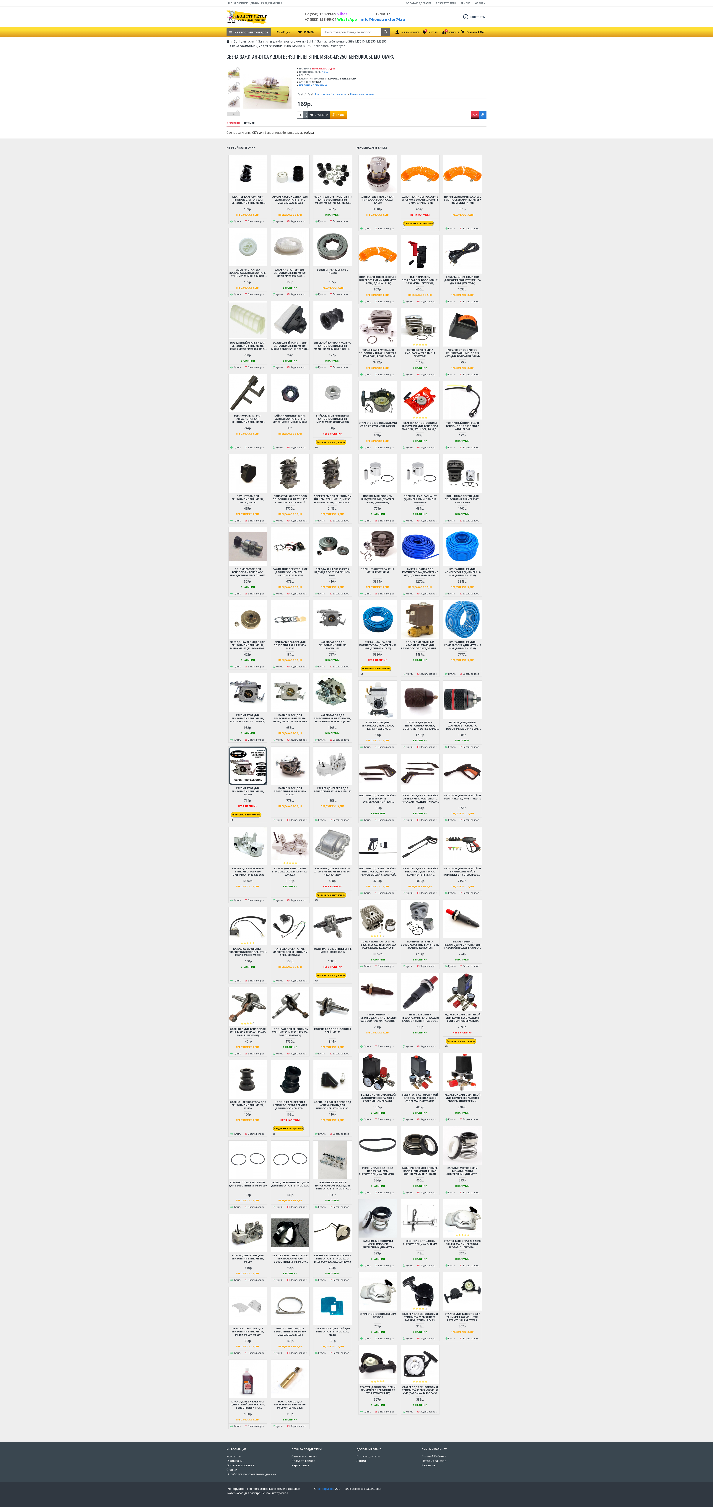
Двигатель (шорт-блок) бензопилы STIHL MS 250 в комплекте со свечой (290, 499)
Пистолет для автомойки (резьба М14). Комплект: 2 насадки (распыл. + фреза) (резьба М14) (420, 798)
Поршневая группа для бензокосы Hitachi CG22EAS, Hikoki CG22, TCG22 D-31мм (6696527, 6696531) (378, 353)
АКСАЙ (325, 72)
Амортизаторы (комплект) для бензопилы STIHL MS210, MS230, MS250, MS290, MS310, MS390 (332, 200)
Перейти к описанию (313, 85)
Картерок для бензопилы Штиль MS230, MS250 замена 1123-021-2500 (332, 871)
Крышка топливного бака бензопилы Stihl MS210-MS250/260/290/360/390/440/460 (332, 1258)
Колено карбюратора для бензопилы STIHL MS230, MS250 (247, 1105)
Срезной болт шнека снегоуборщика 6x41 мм (420, 1242)
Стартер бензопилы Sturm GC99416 (377, 1315)
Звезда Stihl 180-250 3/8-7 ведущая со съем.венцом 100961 (332, 572)
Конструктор (325, 1488)
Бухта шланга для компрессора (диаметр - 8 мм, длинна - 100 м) (462, 572)
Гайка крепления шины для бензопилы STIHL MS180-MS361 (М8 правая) (332, 419)
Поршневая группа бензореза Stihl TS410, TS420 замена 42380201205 (420, 945)
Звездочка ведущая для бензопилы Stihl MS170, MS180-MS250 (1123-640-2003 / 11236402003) (247, 645)
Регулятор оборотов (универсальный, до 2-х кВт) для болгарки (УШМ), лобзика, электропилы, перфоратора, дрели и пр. (462, 353)
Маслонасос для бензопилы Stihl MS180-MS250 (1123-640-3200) (290, 1405)
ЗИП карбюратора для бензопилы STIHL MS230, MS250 (290, 645)
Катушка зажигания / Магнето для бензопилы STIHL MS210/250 (290, 952)
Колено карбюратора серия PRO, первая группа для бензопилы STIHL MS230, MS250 (290, 1105)
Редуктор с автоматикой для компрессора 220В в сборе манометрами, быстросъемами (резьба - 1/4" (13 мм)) (378, 1098)
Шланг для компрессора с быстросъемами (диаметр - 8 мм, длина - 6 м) (420, 200)
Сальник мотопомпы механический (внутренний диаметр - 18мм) (462, 1171)
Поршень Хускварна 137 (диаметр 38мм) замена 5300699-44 (420, 499)
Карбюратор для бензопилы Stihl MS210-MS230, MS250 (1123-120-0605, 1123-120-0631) (290, 718)
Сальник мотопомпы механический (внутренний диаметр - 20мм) (378, 1244)
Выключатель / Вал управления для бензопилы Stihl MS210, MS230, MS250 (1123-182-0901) (247, 419)
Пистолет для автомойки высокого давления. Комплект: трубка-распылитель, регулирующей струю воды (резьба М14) (420, 871)
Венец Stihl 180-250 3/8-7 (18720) (332, 271)
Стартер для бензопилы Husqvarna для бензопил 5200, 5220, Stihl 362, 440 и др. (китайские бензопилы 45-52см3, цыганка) (420, 426)
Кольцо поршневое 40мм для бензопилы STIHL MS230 (248, 1184)
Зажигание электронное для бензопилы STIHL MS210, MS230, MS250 (290, 572)
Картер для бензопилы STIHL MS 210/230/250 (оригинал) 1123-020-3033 (248, 871)
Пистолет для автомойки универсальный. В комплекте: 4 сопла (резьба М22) (462, 871)
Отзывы (249, 123)
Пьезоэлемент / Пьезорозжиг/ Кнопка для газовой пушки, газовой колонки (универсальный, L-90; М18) (420, 1017)
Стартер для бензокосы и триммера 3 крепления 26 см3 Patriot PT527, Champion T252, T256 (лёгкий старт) (378, 1390)
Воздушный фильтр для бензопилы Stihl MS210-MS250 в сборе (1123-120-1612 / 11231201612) (290, 346)
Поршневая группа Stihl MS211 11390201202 (378, 571)
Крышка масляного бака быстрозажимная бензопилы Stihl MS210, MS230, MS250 (290, 1258)
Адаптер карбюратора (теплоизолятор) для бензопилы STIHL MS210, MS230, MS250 (248, 200)
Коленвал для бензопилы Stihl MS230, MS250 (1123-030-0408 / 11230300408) (247, 1032)
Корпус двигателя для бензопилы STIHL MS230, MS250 (248, 1258)
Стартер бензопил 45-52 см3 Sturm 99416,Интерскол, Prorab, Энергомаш (462, 1244)
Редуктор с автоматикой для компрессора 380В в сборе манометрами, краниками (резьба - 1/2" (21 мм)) (462, 1098)
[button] (233, 68)
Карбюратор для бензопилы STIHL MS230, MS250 (290, 791)
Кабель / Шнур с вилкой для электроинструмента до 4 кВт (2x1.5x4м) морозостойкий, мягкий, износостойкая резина (462, 280)
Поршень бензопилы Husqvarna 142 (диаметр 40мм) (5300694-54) (378, 499)
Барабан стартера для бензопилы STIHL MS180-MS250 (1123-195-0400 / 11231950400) (290, 273)
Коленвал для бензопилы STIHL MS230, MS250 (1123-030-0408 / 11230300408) (290, 1032)
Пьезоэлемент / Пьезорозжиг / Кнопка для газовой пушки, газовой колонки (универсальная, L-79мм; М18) (378, 1017)
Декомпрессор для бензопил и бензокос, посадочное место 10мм (247, 572)
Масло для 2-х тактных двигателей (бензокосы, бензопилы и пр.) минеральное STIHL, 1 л (247, 1405)
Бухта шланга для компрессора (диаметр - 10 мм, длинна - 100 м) (377, 645)
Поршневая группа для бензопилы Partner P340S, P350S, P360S (462, 499)
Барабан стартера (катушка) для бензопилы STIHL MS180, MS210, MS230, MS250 (247, 273)
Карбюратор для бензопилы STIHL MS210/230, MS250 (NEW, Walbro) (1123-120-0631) (332, 718)
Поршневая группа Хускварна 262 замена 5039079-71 (420, 353)
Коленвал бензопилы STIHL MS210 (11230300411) (332, 950)
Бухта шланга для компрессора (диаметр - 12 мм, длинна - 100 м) (462, 645)
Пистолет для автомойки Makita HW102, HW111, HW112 (462, 797)
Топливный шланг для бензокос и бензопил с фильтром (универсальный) (462, 426)
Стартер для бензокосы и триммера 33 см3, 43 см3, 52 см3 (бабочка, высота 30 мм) (420, 1390)
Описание (233, 123)
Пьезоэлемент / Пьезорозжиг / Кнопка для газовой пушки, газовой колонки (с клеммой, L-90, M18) (462, 945)
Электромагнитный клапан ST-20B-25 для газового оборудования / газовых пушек (420, 645)
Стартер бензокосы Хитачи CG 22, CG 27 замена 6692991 (378, 424)
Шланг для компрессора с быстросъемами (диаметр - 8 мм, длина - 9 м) (462, 200)
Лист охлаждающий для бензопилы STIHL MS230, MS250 (332, 1331)
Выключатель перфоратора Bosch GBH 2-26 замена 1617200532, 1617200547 (420, 280)
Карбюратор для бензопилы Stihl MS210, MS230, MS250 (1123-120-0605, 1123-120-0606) (247, 718)
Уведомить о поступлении (331, 442)
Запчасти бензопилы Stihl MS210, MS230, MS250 (352, 41)
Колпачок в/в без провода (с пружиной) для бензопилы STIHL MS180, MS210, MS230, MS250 (332, 1105)
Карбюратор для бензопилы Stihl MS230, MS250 (248, 791)
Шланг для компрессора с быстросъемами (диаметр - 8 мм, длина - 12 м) (377, 280)
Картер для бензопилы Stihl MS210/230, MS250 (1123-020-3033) (290, 871)
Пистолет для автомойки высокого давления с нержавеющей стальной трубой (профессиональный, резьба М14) (377, 871)
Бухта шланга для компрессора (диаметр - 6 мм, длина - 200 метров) (420, 572)
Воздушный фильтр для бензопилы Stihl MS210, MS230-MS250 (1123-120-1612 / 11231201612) (247, 346)
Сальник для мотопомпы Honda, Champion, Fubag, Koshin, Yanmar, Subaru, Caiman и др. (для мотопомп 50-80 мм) (420, 1171)
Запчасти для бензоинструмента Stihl (285, 41)
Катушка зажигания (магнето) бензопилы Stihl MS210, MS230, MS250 (248, 952)
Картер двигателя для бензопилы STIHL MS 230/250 (332, 790)
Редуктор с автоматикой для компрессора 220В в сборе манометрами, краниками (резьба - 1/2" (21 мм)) (420, 1098)
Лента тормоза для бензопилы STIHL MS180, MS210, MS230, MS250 (290, 1331)
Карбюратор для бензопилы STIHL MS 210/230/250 (332, 645)
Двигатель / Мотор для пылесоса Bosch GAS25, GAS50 (377, 200)
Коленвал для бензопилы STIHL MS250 (332, 1031)
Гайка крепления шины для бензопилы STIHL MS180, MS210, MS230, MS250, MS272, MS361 (290, 419)
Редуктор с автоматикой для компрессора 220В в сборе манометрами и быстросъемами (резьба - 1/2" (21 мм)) (463, 1017)
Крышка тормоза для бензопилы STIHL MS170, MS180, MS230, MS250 (248, 1331)
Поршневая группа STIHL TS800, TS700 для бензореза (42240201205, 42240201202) (377, 945)
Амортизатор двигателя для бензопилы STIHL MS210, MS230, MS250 (290, 200)
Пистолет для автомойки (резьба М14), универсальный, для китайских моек (377, 798)
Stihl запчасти (244, 41)
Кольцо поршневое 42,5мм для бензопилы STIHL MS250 (290, 1184)
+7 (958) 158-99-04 (331, 19)
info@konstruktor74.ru (383, 19)
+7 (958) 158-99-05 (326, 13)
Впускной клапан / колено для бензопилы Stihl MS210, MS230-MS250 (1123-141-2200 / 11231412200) (332, 346)
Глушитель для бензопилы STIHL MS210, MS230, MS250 (248, 499)
